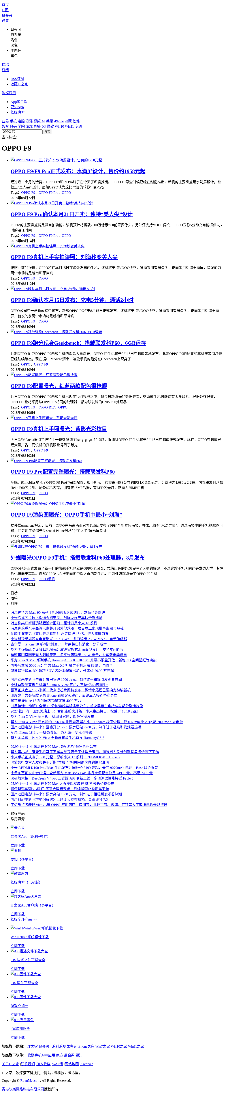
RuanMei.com (30, 1080)
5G (43, 126)
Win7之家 (102, 1046)
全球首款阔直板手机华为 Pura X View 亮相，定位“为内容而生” (59, 685)
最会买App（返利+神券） (31, 836)
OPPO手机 (47, 579)
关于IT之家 (10, 1064)
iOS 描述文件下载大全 (28, 960)
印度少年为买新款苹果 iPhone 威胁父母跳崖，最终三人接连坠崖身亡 (64, 695)
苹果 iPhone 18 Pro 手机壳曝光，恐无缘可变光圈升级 (51, 732)
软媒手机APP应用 (41, 1055)
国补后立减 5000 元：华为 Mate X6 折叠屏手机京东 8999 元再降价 (62, 665)
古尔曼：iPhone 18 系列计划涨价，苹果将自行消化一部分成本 (59, 644)
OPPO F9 (28, 192)
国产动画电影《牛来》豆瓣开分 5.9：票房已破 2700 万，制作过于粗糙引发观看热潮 (76, 727)
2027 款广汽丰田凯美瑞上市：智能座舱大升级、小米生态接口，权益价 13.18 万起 (74, 711)
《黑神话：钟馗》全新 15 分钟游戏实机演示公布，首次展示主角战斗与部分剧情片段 (77, 706)
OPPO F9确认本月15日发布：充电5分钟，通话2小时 (72, 300)
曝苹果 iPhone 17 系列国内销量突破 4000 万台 (46, 701)
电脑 (21, 121)
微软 (50, 126)
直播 (37, 126)
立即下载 (18, 845)
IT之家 (32, 1046)
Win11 (69, 126)
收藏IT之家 (19, 84)
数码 (13, 126)
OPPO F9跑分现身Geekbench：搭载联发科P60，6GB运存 (78, 343)
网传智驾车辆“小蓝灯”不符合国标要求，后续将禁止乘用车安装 (60, 789)
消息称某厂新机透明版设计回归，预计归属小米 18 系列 (54, 623)
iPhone (59, 121)
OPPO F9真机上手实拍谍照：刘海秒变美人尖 (64, 257)
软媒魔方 (18, 112)
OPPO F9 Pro (48, 192)
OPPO (66, 192)
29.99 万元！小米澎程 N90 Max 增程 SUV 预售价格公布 (54, 746)
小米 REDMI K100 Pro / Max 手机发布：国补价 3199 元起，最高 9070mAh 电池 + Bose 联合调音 (84, 768)
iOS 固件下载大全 (24, 983)
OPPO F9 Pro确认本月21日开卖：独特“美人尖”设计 (72, 214)
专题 (78, 126)
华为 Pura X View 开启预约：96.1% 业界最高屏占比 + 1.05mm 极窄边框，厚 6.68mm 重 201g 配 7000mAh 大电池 (97, 722)
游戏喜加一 (19, 1006)
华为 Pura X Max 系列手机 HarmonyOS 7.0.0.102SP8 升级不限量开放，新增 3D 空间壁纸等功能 (83, 660)
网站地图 (72, 1064)
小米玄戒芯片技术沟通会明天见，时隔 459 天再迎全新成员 (56, 618)
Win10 (59, 126)
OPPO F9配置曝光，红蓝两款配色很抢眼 (59, 386)
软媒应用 (9, 93)
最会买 (7, 15)
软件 (76, 121)
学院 (21, 126)
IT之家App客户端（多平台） (33, 905)
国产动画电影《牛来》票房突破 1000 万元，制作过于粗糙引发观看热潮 (66, 679)
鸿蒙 (68, 121)
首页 (5, 5)
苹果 (49, 121)
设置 (5, 20)
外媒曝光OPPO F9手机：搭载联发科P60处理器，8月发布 (78, 558)
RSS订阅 (17, 79)
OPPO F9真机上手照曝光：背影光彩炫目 (59, 429)
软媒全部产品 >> (24, 919)
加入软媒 (43, 1064)
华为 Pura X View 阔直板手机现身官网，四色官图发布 (52, 716)
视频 (37, 121)
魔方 (59, 1055)
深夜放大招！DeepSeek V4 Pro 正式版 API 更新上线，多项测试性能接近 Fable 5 (72, 778)
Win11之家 (136, 1046)
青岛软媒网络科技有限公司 (23, 1089)
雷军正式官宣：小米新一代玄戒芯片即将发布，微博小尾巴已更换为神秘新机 (71, 690)
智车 (5, 126)
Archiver (86, 1064)
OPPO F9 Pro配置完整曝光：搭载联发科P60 (63, 472)
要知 (79, 1055)
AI (43, 121)
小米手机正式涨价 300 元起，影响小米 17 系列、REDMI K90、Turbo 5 (65, 757)
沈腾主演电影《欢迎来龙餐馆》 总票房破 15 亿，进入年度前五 (60, 634)
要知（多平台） (23, 859)
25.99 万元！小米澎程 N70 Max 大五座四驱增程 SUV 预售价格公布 (62, 783)
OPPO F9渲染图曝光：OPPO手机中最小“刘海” (66, 515)
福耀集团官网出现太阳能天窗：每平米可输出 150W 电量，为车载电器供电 (69, 655)
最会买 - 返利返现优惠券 (58, 1046)
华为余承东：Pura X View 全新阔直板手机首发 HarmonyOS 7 (57, 738)
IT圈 (5, 10)
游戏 (29, 126)
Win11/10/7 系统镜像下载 (30, 937)
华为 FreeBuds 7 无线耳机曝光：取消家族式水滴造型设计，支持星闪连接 (67, 649)
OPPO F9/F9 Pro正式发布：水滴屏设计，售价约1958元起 (78, 171)
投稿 (5, 65)
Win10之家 (119, 1046)
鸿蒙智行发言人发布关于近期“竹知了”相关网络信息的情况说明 (60, 762)
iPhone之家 (86, 1046)
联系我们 (28, 1064)
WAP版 (57, 1064)
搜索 (47, 131)
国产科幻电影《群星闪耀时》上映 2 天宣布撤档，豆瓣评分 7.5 (59, 799)
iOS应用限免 (20, 1029)
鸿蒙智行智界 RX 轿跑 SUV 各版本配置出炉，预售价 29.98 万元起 (62, 671)
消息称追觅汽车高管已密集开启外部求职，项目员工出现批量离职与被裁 (67, 628)
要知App (17, 107)
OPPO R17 (47, 407)
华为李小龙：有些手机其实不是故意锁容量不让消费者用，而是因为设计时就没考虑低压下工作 (85, 752)
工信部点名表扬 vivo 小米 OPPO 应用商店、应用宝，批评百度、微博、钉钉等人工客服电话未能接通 (89, 805)
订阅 (5, 70)
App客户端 (19, 102)
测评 (29, 121)
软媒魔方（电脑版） (26, 882)
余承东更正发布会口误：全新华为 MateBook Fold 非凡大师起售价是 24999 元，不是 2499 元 (82, 773)
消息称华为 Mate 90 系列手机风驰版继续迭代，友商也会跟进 (58, 612)
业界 (5, 121)
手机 (13, 121)
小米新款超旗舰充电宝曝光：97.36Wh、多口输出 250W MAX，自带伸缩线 (69, 639)
